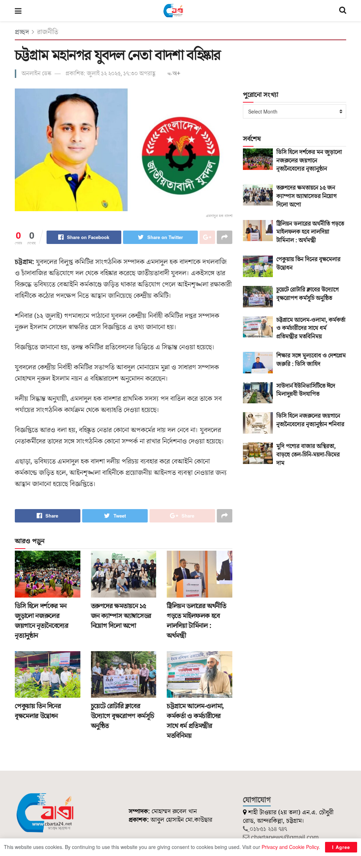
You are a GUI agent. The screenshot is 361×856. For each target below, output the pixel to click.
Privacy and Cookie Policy (290, 846)
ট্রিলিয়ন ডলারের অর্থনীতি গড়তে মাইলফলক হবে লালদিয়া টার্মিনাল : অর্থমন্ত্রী (196, 621)
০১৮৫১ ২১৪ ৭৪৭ (268, 829)
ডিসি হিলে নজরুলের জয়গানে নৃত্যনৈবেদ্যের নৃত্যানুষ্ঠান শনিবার (310, 420)
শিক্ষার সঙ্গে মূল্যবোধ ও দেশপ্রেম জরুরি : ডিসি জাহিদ (311, 359)
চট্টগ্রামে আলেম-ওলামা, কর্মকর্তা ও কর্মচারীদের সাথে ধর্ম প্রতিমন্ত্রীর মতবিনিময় (195, 721)
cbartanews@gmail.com (285, 837)
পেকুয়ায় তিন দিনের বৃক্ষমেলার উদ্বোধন (38, 711)
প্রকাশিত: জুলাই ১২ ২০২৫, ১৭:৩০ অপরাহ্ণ (110, 73)
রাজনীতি (47, 32)
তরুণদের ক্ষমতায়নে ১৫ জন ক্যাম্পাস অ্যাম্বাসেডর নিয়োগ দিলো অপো (121, 616)
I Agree (341, 847)
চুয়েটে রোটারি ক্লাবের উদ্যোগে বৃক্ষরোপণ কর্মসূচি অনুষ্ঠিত (122, 716)
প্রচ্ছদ (22, 32)
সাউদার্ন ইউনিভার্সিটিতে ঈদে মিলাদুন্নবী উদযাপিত (305, 390)
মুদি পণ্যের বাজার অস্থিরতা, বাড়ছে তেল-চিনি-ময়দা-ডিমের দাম (308, 454)
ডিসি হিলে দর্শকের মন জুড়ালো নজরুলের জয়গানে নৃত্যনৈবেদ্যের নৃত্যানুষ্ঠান (41, 621)
